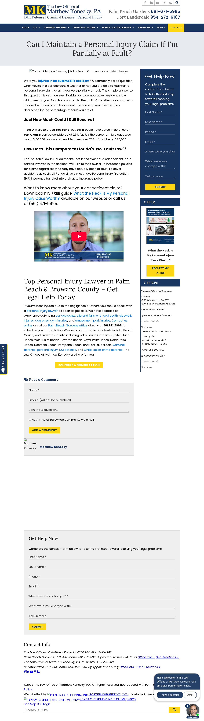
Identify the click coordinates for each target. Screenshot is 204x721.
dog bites (42, 320)
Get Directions (167, 657)
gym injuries (58, 320)
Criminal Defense (55, 27)
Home (25, 27)
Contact (176, 27)
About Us (144, 27)
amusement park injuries (92, 320)
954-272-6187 (165, 17)
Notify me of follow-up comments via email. (62, 420)
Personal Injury (84, 27)
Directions (146, 327)
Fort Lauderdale (133, 17)
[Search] (177, 3)
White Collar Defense (117, 27)
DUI (35, 27)
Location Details (150, 321)
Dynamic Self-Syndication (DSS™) (108, 699)
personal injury (47, 350)
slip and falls (86, 316)
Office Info (146, 657)
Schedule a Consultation (79, 365)
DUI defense (67, 350)
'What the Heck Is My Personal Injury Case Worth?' (76, 196)
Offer (149, 202)
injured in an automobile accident (63, 81)
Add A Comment (44, 430)
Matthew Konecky (53, 447)
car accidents (65, 316)
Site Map (30, 704)
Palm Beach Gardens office (67, 325)
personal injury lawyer (42, 311)
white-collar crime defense (103, 350)
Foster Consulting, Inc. (108, 694)
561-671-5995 (165, 11)
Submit (160, 187)
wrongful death (107, 316)
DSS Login (44, 704)
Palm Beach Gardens (129, 11)
